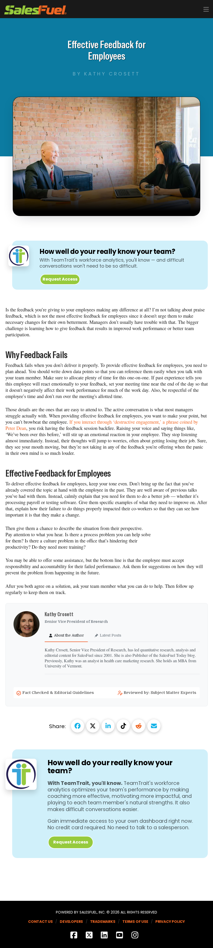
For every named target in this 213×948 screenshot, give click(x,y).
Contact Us (40, 921)
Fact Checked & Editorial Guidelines (58, 692)
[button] (206, 9)
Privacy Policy (170, 921)
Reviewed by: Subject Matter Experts (160, 692)
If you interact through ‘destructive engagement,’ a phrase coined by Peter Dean (101, 425)
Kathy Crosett (60, 614)
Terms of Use (135, 921)
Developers (71, 921)
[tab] (66, 636)
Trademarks (102, 921)
